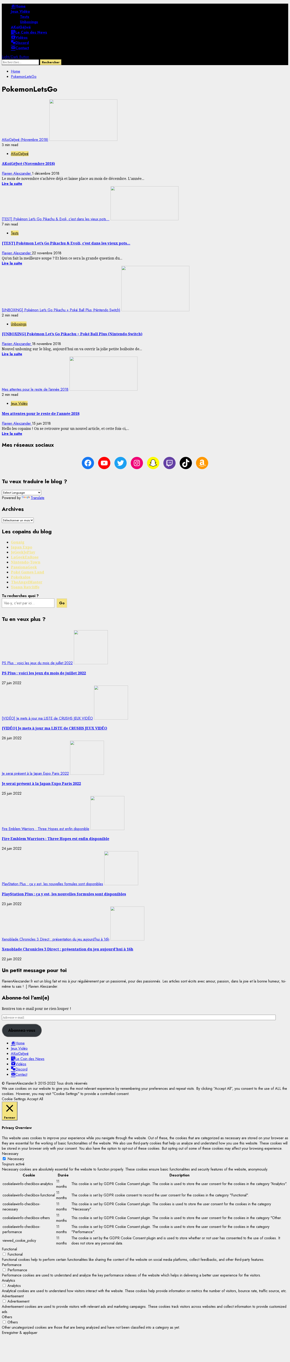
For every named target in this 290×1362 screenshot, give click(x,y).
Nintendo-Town (25, 562)
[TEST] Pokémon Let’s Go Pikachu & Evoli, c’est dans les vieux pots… (55, 219)
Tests (24, 16)
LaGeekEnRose (25, 557)
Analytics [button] (8, 1280)
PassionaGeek (24, 567)
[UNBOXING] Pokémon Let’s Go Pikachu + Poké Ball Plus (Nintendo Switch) (61, 310)
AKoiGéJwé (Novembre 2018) (25, 139)
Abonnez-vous (21, 1030)
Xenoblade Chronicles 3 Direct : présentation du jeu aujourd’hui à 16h (55, 939)
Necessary (15, 1158)
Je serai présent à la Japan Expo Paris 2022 (35, 773)
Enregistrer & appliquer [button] (19, 1332)
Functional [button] (9, 1249)
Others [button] (7, 1317)
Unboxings (29, 21)
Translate (37, 497)
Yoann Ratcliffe (25, 587)
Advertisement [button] (13, 1296)
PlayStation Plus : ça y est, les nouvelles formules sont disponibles (52, 884)
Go (62, 603)
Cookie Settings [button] (14, 1099)
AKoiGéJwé (21, 27)
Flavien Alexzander (17, 173)
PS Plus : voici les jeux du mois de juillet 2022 (37, 663)
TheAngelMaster (26, 582)
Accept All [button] (35, 1099)
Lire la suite (12, 183)
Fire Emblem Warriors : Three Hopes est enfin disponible (45, 828)
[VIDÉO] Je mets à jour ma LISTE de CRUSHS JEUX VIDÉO (47, 718)
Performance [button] (12, 1264)
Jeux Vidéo (20, 11)
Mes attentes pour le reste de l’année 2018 (35, 389)
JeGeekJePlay (23, 552)
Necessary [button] (10, 1153)
